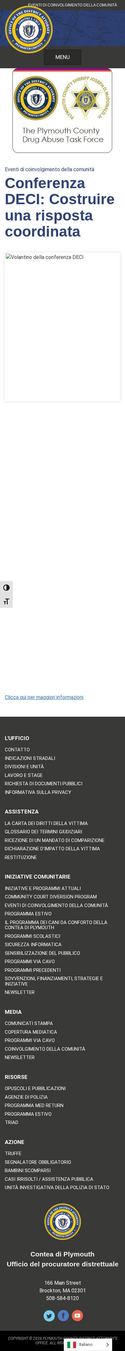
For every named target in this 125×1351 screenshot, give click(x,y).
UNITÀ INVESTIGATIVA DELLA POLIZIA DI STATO (57, 1187)
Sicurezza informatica (33, 944)
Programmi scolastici (32, 936)
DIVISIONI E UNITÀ (24, 767)
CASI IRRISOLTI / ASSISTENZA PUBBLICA (49, 1179)
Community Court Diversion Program (51, 897)
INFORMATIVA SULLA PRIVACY (38, 792)
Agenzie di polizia (26, 1097)
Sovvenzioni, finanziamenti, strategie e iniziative (54, 981)
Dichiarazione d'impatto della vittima (52, 849)
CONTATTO (17, 750)
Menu (62, 57)
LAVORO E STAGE (24, 775)
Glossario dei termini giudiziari (43, 832)
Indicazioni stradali (30, 758)
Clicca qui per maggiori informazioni (44, 697)
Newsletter (20, 992)
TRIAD (11, 1122)
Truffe (13, 1153)
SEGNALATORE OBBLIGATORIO (38, 1162)
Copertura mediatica (31, 1032)
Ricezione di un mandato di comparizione (54, 840)
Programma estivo (28, 914)
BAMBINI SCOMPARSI (28, 1170)
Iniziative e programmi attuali (43, 888)
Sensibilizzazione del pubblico (42, 953)
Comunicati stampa (29, 1023)
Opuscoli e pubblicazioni (35, 1088)
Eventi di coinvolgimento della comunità (72, 5)
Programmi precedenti (33, 970)
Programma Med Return (34, 1105)
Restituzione (21, 857)
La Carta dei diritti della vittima (46, 823)
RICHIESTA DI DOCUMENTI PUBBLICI (43, 784)
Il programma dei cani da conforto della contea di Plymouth (56, 925)
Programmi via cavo (30, 961)
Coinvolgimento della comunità (45, 1049)
